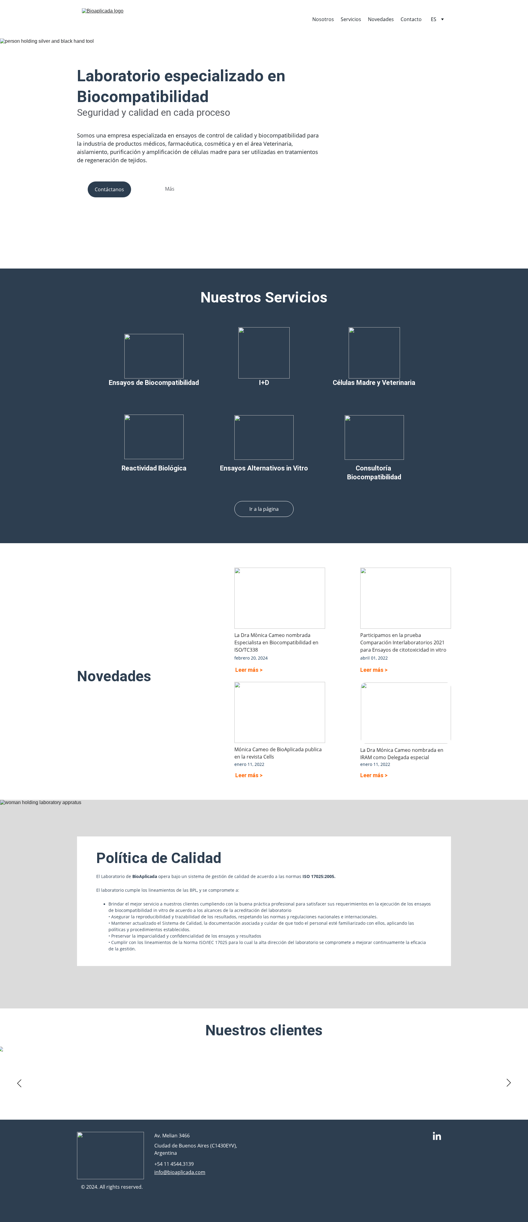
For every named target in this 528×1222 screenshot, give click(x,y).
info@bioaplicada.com (179, 1172)
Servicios (351, 19)
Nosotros (323, 19)
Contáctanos (109, 189)
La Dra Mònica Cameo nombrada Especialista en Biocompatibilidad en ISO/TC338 (277, 642)
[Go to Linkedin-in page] (437, 1136)
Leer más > (248, 670)
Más (169, 188)
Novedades (381, 19)
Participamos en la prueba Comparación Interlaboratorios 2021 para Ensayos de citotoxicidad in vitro (403, 642)
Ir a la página (264, 509)
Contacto (411, 19)
